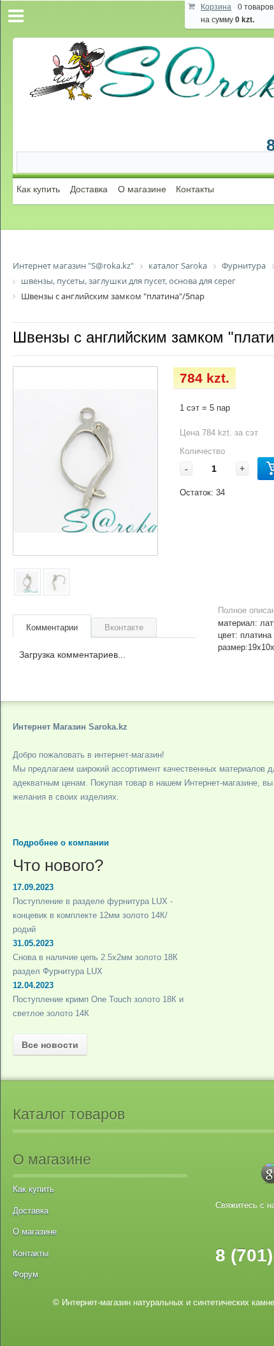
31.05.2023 (33, 943)
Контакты (195, 189)
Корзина (216, 7)
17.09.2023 (33, 887)
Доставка (89, 189)
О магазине (142, 189)
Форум (25, 1274)
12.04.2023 (33, 985)
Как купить (38, 189)
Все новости (50, 1045)
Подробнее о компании (61, 842)
